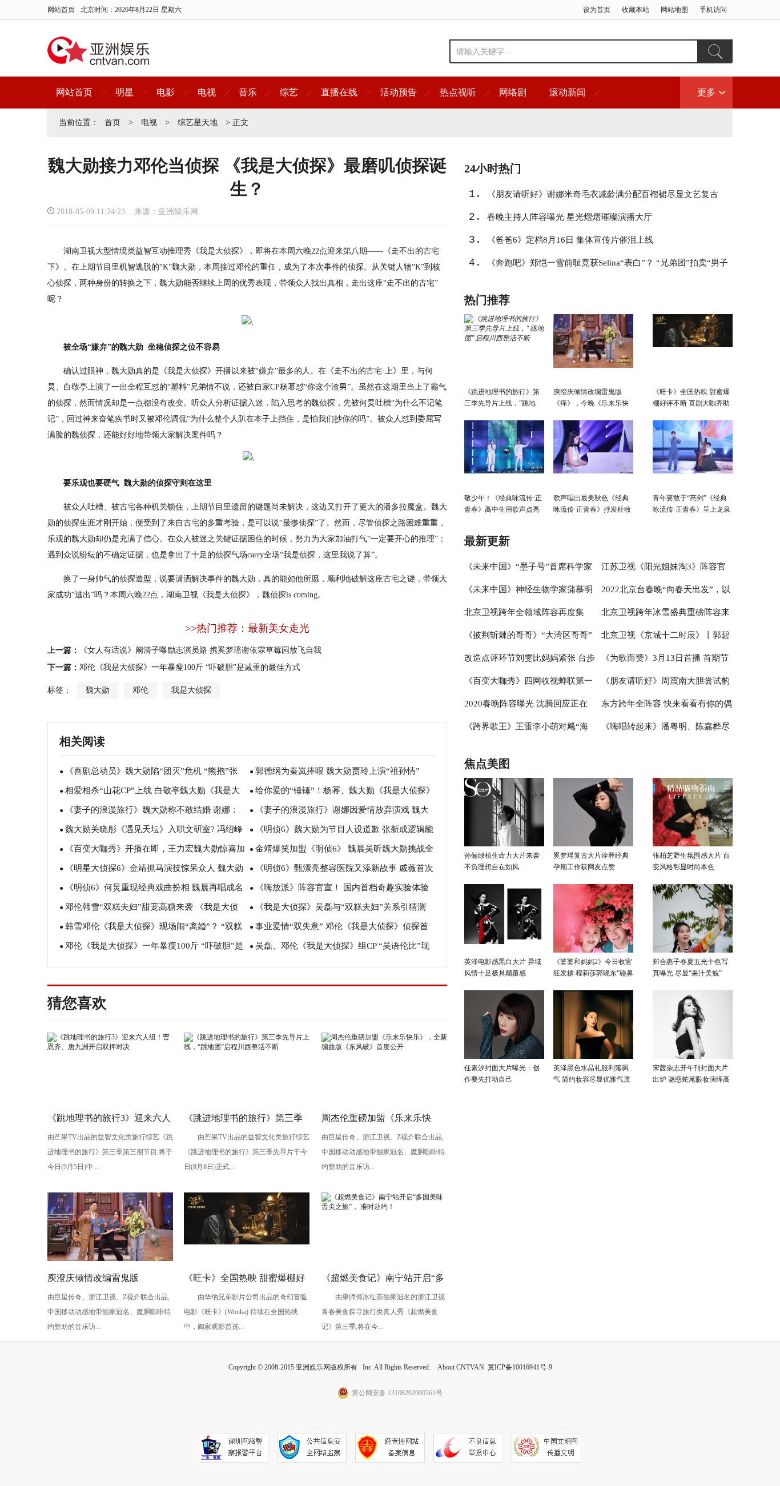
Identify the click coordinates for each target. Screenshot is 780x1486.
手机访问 (713, 10)
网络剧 (512, 92)
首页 (112, 122)
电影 (165, 92)
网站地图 (674, 10)
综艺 (289, 92)
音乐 (248, 92)
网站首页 (61, 10)
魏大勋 (98, 690)
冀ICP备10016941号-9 (520, 1367)
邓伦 (140, 690)
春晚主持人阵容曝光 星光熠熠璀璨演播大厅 (569, 217)
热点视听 (458, 92)
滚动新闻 (567, 92)
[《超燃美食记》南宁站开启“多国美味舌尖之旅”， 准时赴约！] (384, 1207)
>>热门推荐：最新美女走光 (247, 628)
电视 (207, 92)
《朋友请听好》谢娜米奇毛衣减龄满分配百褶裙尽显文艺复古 (602, 194)
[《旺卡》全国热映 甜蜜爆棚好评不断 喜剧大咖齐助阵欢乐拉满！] (246, 1242)
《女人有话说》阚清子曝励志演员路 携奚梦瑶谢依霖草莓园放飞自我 (200, 650)
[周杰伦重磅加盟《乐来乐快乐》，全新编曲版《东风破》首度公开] (384, 1047)
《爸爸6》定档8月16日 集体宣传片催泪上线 (570, 239)
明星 (124, 92)
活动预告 (398, 92)
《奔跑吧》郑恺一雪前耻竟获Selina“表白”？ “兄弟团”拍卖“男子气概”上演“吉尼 (607, 266)
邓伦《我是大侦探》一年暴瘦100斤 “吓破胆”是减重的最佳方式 (189, 667)
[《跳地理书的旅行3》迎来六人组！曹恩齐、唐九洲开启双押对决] (110, 1047)
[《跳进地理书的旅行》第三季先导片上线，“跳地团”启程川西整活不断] (246, 1047)
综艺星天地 (198, 122)
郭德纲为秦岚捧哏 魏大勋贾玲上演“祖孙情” (337, 771)
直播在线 (339, 92)
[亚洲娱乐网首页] (98, 51)
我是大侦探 (191, 690)
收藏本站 (635, 10)
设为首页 (596, 10)
